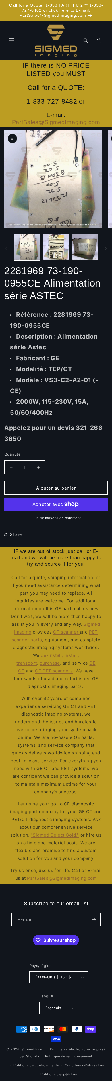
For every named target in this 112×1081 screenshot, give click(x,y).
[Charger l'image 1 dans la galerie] (27, 247)
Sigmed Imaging (35, 1049)
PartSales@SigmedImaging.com (56, 122)
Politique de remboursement (68, 1056)
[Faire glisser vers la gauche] (6, 248)
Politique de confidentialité (36, 1065)
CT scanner (66, 632)
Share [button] (16, 534)
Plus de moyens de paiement (56, 518)
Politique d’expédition (58, 1074)
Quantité (12, 454)
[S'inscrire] (94, 919)
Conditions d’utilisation (84, 1065)
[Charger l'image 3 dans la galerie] (85, 247)
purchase (50, 663)
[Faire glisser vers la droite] (105, 248)
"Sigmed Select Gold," (55, 835)
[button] (11, 40)
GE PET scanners (54, 671)
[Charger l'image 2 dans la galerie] (56, 247)
